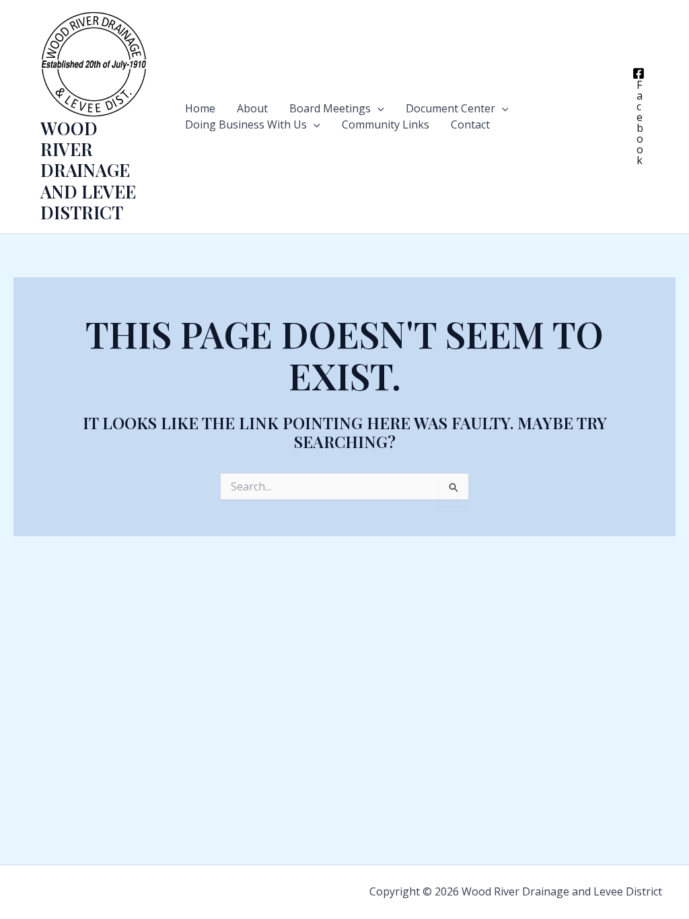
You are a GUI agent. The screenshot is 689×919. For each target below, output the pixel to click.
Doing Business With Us (246, 124)
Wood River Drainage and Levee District (88, 170)
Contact (470, 124)
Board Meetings (330, 108)
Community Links (385, 124)
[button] (377, 108)
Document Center (450, 108)
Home (200, 108)
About (252, 108)
